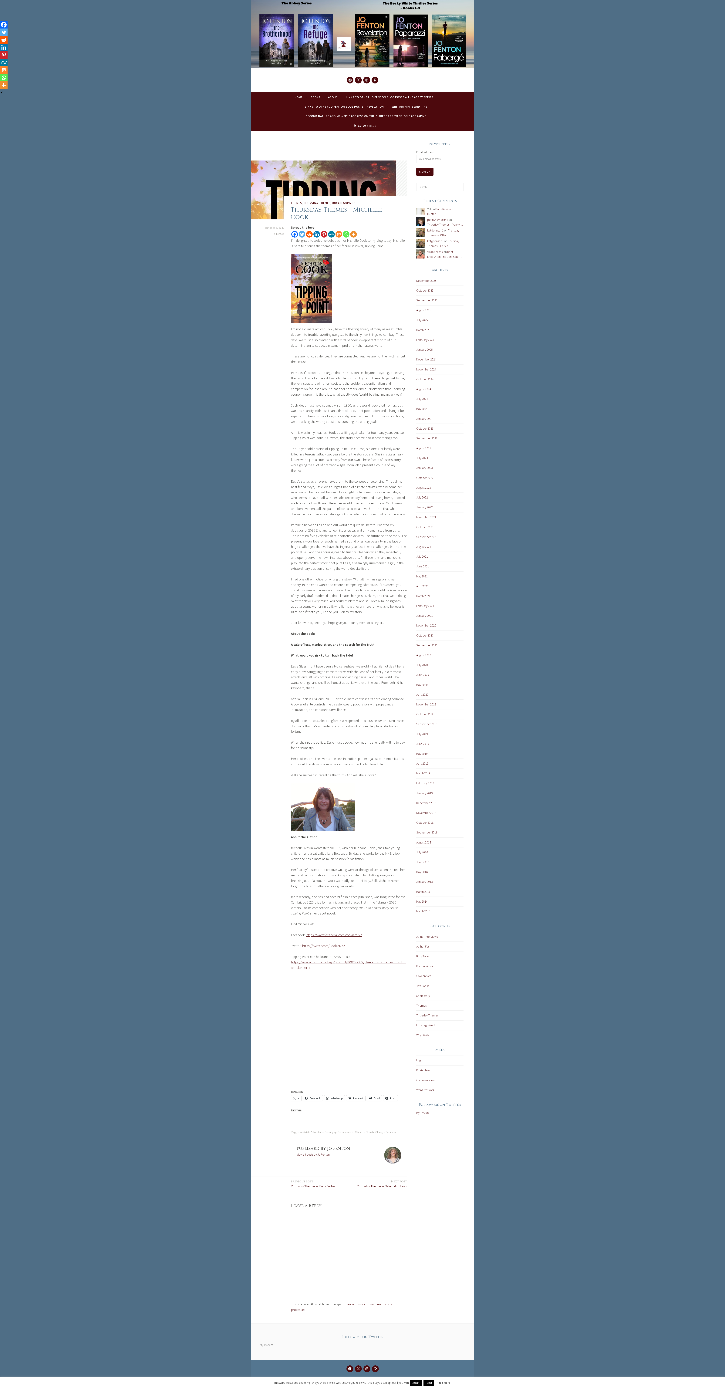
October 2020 (424, 635)
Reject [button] (429, 1382)
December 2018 (426, 803)
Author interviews (427, 936)
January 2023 (424, 468)
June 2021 (422, 566)
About (333, 97)
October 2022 (424, 478)
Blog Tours (422, 956)
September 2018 (426, 832)
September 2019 (426, 724)
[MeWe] (331, 234)
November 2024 (426, 369)
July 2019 (422, 734)
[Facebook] (294, 234)
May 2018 (422, 872)
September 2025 (426, 300)
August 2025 (423, 310)
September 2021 (426, 537)
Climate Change (375, 1132)
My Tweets (422, 1112)
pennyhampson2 (437, 219)
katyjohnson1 (435, 230)
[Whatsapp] (346, 234)
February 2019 (425, 783)
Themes (296, 203)
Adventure (317, 1132)
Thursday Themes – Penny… (445, 224)
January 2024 (424, 419)
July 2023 (422, 458)
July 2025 (422, 320)
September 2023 (426, 438)
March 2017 (423, 892)
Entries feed (423, 1070)
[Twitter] (302, 234)
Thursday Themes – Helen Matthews (382, 1184)
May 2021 (422, 576)
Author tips (422, 946)
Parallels (391, 1132)
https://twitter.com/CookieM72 (323, 946)
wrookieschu (435, 252)
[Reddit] (309, 234)
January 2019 (424, 793)
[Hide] (1, 92)
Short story (423, 996)
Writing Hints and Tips (409, 106)
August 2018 (423, 842)
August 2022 (423, 487)
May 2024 (422, 409)
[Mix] (339, 234)
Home (299, 97)
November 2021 (426, 517)
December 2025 (426, 280)
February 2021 (425, 606)
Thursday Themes (316, 203)
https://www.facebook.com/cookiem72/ (334, 935)
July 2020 (422, 665)
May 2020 (422, 685)
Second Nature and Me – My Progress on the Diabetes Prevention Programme (366, 116)
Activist (304, 1132)
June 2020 (422, 675)
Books (315, 97)
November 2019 (426, 704)
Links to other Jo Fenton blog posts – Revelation (344, 106)
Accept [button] (416, 1382)
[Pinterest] (324, 234)
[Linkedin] (316, 234)
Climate (359, 1132)
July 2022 (422, 497)
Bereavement (345, 1132)
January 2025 (424, 349)
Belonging (330, 1132)
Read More (443, 1382)
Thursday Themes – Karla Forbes (313, 1184)
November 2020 (426, 625)
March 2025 (423, 330)
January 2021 (424, 615)
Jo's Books (422, 986)
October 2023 (424, 428)
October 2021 (424, 527)
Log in (419, 1060)
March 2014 (423, 911)
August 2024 (423, 389)
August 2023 (423, 448)
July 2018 (422, 852)
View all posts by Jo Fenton (313, 1154)
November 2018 (426, 813)
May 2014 (422, 901)
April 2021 (422, 586)
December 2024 (426, 359)
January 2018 (424, 882)
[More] (353, 234)
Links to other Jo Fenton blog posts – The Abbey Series (389, 97)
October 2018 (424, 822)
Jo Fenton (278, 233)
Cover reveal (424, 976)
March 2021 (423, 596)
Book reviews (424, 966)
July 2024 (422, 399)
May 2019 (422, 753)
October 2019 (424, 714)
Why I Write (423, 1035)
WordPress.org (425, 1090)
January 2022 (424, 507)
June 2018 (422, 862)
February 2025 (425, 340)
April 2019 (422, 763)
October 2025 (424, 290)
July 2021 (422, 556)
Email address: (425, 152)
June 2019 (422, 744)
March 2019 (423, 773)
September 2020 (426, 645)
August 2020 (423, 655)
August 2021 (423, 547)
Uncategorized (344, 203)
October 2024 (424, 379)
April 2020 (422, 694)
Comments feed (426, 1080)
